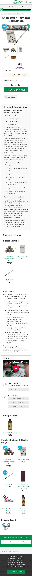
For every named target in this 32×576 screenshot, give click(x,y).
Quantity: (6, 85)
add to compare (19, 406)
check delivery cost (18, 389)
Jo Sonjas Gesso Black (10, 433)
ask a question (18, 398)
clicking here (19, 566)
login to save (11, 97)
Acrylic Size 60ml (22, 256)
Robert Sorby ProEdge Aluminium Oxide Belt (23, 486)
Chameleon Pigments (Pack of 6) (9, 259)
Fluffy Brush (9, 280)
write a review (18, 402)
